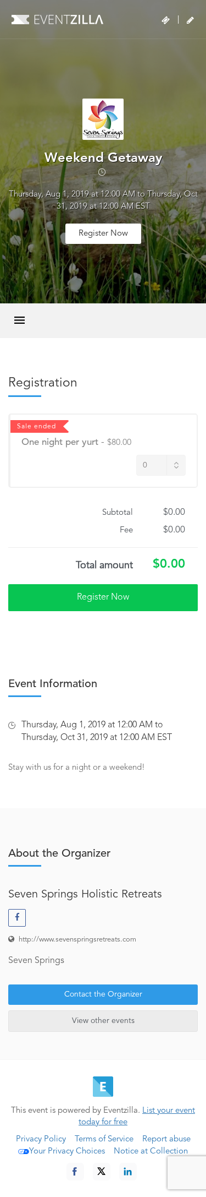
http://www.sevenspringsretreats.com (77, 939)
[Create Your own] (190, 20)
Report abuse (166, 1139)
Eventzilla (57, 19)
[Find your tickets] (166, 20)
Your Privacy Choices (67, 1151)
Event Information (52, 684)
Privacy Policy (41, 1139)
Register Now (103, 234)
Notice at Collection (151, 1151)
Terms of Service (104, 1139)
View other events (103, 1021)
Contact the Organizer (103, 994)
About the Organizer (59, 853)
